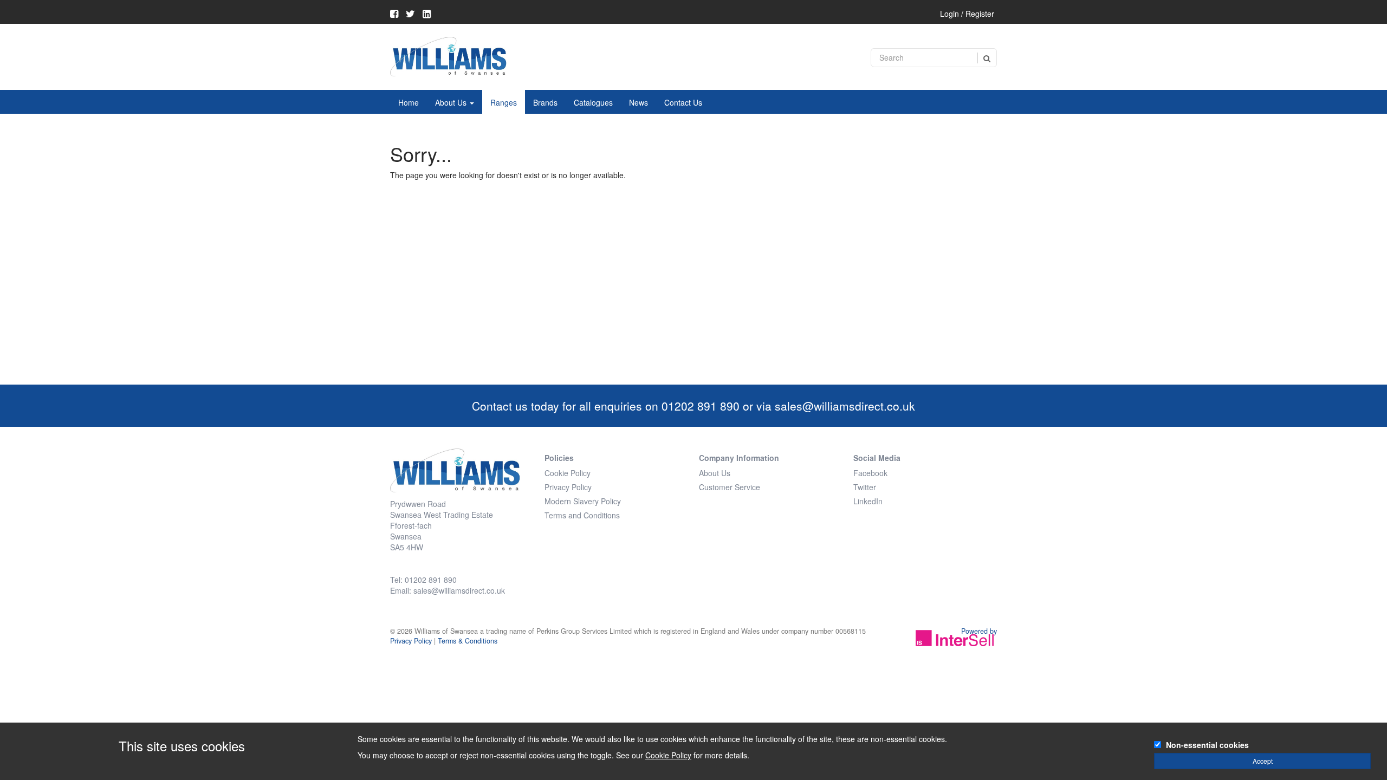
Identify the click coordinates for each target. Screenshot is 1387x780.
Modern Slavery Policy (583, 501)
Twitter (864, 487)
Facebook (870, 472)
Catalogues (593, 102)
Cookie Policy (568, 472)
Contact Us (683, 102)
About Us (452, 102)
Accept (1263, 760)
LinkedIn (868, 501)
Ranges (503, 102)
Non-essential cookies (1207, 744)
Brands (545, 102)
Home (408, 102)
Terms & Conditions (467, 641)
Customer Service (729, 487)
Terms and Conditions (582, 515)
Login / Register (967, 13)
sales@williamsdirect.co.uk (845, 406)
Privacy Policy (568, 487)
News (638, 102)
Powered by (979, 631)
